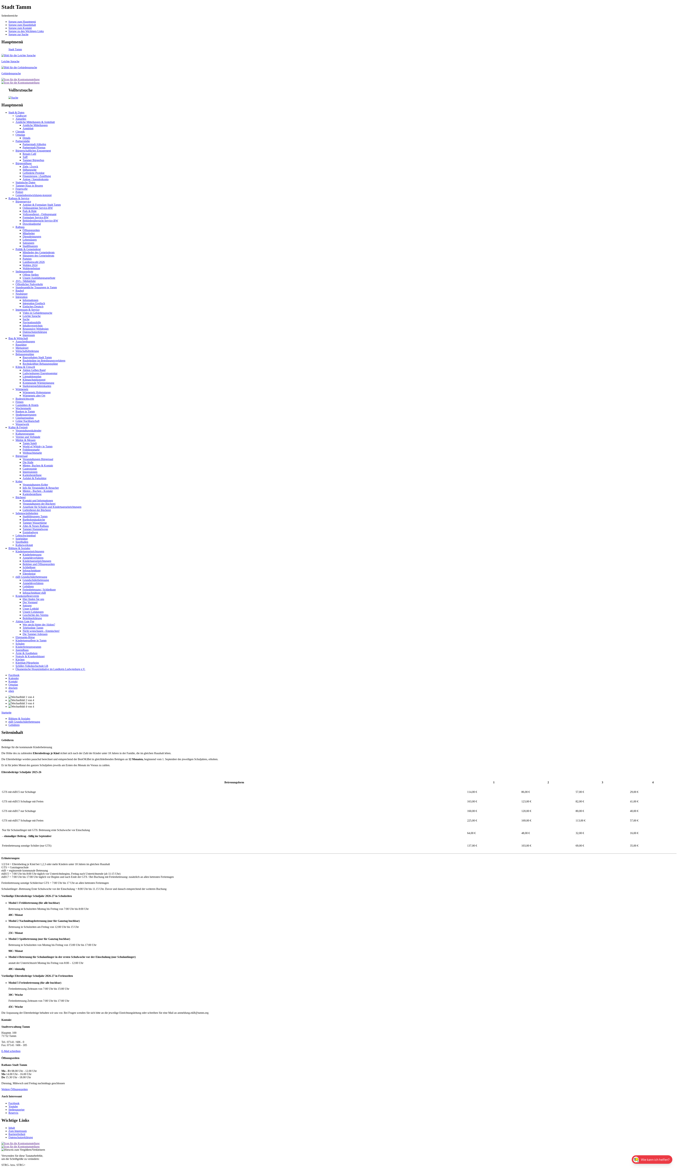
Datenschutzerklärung (35, 331)
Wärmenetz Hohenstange (37, 392)
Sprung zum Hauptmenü (22, 21)
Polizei (19, 191)
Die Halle (28, 462)
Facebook (13, 1103)
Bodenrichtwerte (25, 398)
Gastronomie (30, 468)
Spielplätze (22, 538)
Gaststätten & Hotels (27, 405)
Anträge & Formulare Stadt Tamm (42, 204)
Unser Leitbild (31, 608)
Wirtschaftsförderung (27, 351)
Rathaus (20, 226)
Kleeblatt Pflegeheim (27, 662)
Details (26, 137)
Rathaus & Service (18, 198)
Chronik (20, 131)
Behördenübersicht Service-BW (40, 220)
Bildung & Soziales (19, 548)
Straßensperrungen (26, 414)
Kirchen (20, 659)
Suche (26, 319)
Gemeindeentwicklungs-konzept (34, 195)
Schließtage (29, 567)
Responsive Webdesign (36, 328)
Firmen (19, 401)
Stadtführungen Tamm (35, 516)
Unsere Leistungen (33, 611)
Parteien (27, 258)
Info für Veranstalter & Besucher (41, 487)
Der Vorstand (30, 602)
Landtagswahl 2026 (34, 261)
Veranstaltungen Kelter (35, 484)
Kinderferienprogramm (28, 646)
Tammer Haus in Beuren (29, 185)
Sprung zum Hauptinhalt (22, 24)
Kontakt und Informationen (38, 500)
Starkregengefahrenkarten (37, 386)
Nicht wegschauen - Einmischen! (41, 630)
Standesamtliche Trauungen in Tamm (36, 287)
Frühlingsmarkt (31, 449)
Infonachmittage (32, 570)
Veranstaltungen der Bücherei (39, 503)
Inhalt (11, 1127)
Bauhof (20, 290)
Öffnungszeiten (31, 230)
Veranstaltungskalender (28, 430)
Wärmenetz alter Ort (34, 395)
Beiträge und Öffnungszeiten (39, 564)
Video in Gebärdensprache (37, 312)
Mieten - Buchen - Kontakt (38, 490)
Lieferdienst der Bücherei (37, 510)
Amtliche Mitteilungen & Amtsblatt (35, 122)
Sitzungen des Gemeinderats (38, 255)
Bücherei (21, 497)
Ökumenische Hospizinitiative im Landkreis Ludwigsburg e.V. (50, 669)
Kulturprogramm (25, 433)
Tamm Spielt (30, 443)
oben (11, 690)
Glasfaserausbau (25, 417)
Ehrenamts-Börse (25, 637)
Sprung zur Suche (18, 34)
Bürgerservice (23, 201)
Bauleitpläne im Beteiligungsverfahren (44, 360)
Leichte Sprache (32, 316)
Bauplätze (21, 344)
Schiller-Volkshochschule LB (32, 665)
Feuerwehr (22, 188)
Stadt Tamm (15, 49)
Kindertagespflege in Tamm (31, 640)
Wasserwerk (22, 424)
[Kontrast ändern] (20, 79)
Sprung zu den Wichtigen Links (26, 31)
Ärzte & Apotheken (26, 653)
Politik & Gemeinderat (28, 249)
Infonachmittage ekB (34, 592)
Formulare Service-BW (36, 217)
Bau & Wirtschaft (18, 338)
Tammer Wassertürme (35, 522)
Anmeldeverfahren (33, 557)
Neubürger (22, 293)
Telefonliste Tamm (33, 627)
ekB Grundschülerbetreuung (31, 576)
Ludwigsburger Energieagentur (40, 373)
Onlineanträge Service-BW (38, 207)
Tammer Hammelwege (35, 529)
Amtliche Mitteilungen (35, 125)
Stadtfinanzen (30, 246)
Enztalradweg (30, 532)
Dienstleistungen (32, 236)
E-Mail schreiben (10, 1051)
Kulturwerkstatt (24, 545)
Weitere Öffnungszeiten (14, 1089)
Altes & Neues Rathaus (36, 525)
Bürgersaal (22, 455)
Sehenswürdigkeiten (27, 513)
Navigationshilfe (32, 322)
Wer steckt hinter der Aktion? (39, 624)
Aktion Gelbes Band (34, 370)
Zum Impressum (17, 1130)
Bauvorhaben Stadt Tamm (37, 357)
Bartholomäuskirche (34, 519)
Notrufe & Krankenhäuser (30, 656)
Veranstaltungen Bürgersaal (38, 459)
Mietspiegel (22, 347)
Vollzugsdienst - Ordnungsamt (39, 214)
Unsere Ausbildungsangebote (39, 277)
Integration (22, 296)
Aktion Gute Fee (25, 621)
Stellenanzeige (16, 1109)
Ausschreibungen (25, 341)
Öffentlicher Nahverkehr (29, 284)
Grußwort (21, 115)
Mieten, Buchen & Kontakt (38, 465)
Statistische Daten (25, 182)
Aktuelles (21, 118)
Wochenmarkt (23, 408)
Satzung (27, 605)
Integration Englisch (34, 303)
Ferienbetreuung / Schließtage (39, 589)
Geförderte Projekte (33, 172)
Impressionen (30, 471)
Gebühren (28, 586)
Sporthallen (22, 541)
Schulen (20, 643)
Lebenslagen (30, 239)
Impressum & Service (28, 309)
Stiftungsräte (30, 169)
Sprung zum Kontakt (20, 28)
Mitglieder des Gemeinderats (39, 252)
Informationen (30, 300)
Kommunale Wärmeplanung (38, 382)
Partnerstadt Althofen (34, 144)
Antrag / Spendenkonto (36, 179)
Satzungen (28, 242)
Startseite (6, 712)
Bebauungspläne (25, 354)
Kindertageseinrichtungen (30, 551)
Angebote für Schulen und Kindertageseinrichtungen (52, 506)
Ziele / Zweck (30, 166)
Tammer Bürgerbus (33, 160)
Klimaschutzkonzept (34, 379)
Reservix (13, 1112)
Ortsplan (20, 134)
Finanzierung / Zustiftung (37, 176)
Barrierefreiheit (16, 1134)
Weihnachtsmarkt (32, 452)
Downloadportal (32, 223)
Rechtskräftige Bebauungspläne (40, 363)
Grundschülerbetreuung (36, 580)
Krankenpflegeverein (27, 595)
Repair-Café (29, 153)
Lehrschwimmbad (26, 535)
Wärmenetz (22, 389)
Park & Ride (30, 211)
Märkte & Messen (25, 440)
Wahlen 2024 (30, 265)
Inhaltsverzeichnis (33, 325)
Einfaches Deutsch (33, 306)
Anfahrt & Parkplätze (34, 478)
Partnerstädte (23, 141)
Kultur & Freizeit (18, 427)
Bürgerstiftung (24, 163)
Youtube (13, 1106)
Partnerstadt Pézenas (34, 147)
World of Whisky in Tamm (37, 446)
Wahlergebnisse (31, 268)
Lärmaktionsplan (32, 376)
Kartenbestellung (32, 475)
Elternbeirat (29, 573)
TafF (25, 157)
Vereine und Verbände (28, 436)
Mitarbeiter (29, 233)
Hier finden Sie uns (33, 599)
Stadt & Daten (16, 112)
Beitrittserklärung (32, 618)
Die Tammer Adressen (35, 634)
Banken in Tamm (25, 411)
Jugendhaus (22, 650)
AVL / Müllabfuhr (26, 281)
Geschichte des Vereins (35, 615)
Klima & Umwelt (25, 366)
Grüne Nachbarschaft (27, 420)
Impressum (29, 335)
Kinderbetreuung (32, 554)
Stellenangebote (24, 271)
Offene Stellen (31, 274)
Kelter (19, 481)
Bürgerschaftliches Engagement (33, 150)
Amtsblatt (28, 128)
